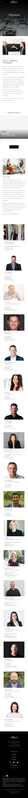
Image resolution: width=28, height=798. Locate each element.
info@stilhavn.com (14, 767)
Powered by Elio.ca (14, 792)
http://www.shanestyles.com (10, 340)
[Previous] (2, 127)
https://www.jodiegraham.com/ (11, 697)
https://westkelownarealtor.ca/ (11, 667)
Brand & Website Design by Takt (14, 791)
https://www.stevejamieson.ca (11, 370)
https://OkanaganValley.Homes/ (11, 310)
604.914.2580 (18, 746)
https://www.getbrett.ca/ (10, 280)
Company (14, 754)
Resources (14, 756)
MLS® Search (14, 751)
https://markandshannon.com (10, 575)
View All (14, 146)
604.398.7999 (16, 744)
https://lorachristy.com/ (9, 545)
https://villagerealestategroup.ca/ (11, 637)
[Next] (25, 127)
